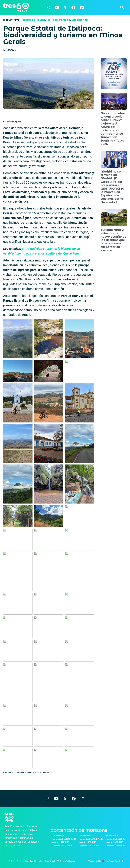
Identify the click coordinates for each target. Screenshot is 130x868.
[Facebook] (73, 7)
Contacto (22, 861)
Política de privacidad (42, 861)
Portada (64, 19)
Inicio (12, 861)
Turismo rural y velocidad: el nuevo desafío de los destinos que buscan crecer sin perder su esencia (113, 240)
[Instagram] (48, 7)
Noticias (52, 19)
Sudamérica (80, 19)
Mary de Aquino (34, 19)
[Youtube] (56, 7)
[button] (121, 7)
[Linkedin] (82, 7)
